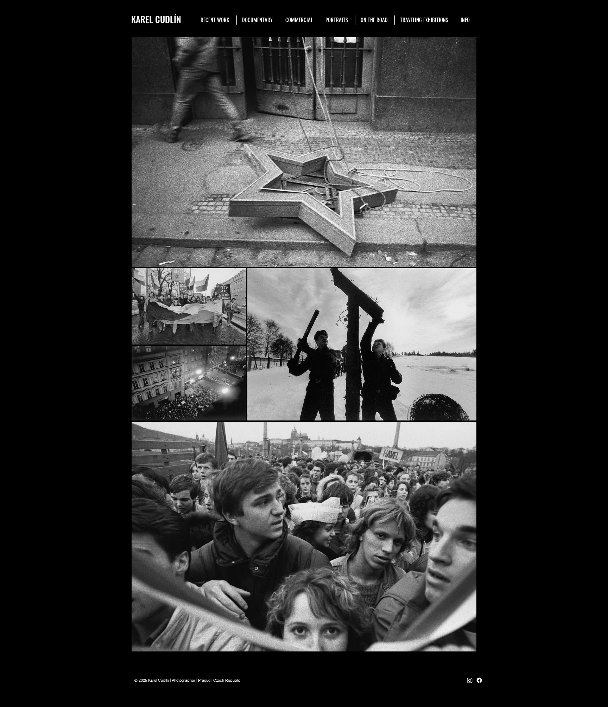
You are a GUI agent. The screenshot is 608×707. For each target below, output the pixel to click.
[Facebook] (479, 680)
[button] (258, 20)
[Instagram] (469, 680)
